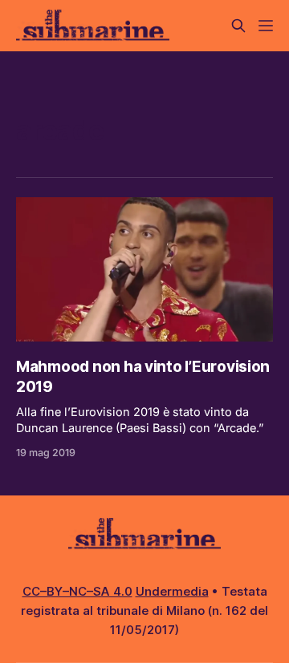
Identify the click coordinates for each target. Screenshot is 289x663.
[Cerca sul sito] (238, 25)
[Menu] (266, 25)
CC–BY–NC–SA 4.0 (77, 591)
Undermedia (172, 591)
